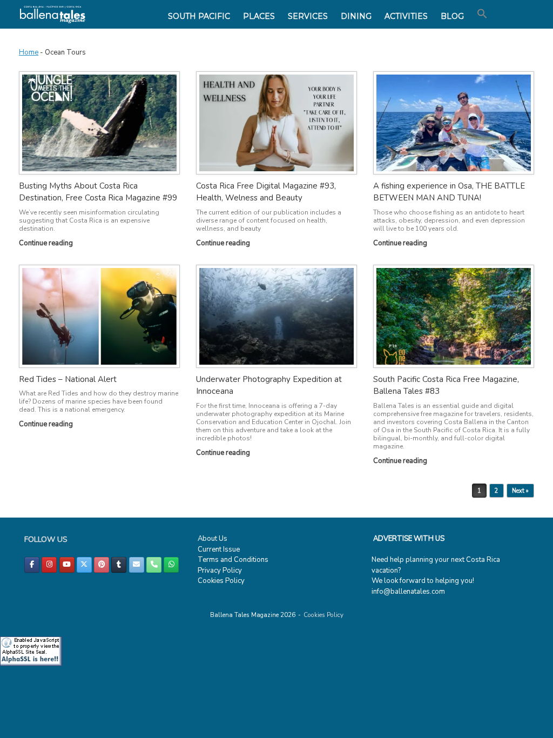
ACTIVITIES (406, 16)
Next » (520, 491)
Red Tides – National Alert (68, 379)
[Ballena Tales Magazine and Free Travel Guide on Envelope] (136, 565)
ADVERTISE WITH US (408, 539)
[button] (482, 14)
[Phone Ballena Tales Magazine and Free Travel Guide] (153, 565)
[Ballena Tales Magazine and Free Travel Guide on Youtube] (67, 565)
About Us (212, 539)
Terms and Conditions (233, 560)
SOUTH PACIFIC (199, 16)
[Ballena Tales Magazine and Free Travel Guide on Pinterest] (101, 565)
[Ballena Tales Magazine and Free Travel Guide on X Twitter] (84, 565)
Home (28, 52)
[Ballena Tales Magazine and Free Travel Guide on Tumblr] (118, 565)
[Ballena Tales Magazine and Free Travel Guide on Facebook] (31, 565)
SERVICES (308, 16)
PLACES (259, 16)
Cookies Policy (221, 581)
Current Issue (219, 549)
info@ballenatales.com (408, 591)
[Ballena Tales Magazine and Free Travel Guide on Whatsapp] (171, 565)
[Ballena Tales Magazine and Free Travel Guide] (53, 14)
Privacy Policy (220, 570)
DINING (356, 16)
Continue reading (47, 243)
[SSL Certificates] (31, 664)
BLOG (452, 16)
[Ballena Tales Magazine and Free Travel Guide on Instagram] (49, 565)
